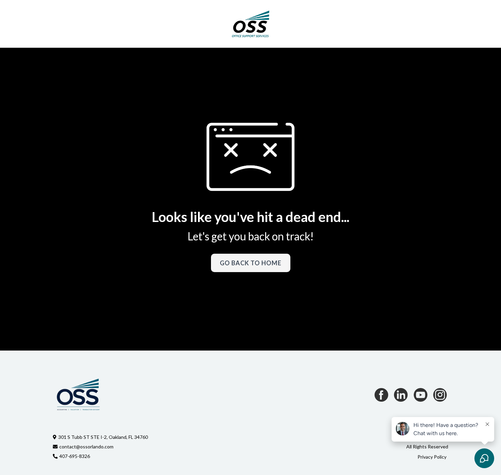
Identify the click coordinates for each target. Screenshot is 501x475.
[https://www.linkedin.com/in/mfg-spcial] (401, 395)
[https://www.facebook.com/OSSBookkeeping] (381, 395)
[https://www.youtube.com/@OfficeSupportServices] (420, 395)
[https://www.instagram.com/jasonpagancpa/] (440, 395)
